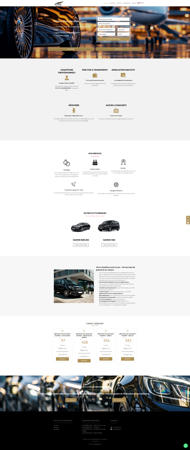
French (142, 2)
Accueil (106, 3)
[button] (185, 445)
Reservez (62, 359)
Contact (134, 3)
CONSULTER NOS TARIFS (81, 245)
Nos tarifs (112, 3)
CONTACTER (120, 400)
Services (119, 3)
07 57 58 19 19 (116, 427)
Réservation (126, 3)
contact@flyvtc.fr (116, 429)
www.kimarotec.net (97, 444)
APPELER (72, 49)
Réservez (120, 49)
